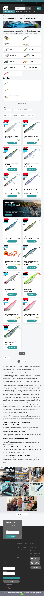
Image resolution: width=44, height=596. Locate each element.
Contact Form (35, 567)
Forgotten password (8, 584)
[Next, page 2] (22, 361)
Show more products (22, 103)
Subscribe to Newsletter (11, 536)
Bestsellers (6, 115)
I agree (22, 594)
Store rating (5, 2)
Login (11, 577)
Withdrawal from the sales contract (21, 552)
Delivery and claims (20, 549)
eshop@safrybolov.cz (36, 553)
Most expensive (23, 115)
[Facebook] (26, 8)
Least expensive (14, 115)
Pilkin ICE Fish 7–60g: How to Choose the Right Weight (8, 553)
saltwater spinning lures (32, 409)
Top (7, 357)
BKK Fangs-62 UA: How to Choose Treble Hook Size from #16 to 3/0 (8, 546)
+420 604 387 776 (36, 555)
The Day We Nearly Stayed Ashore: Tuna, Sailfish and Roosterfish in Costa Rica (8, 549)
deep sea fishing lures (23, 409)
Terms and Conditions (20, 553)
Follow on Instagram (23, 514)
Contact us (18, 557)
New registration (11, 581)
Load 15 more (22, 353)
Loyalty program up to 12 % (12, 2)
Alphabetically (31, 115)
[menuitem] (9, 11)
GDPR (18, 555)
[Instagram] (29, 8)
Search (24, 8)
